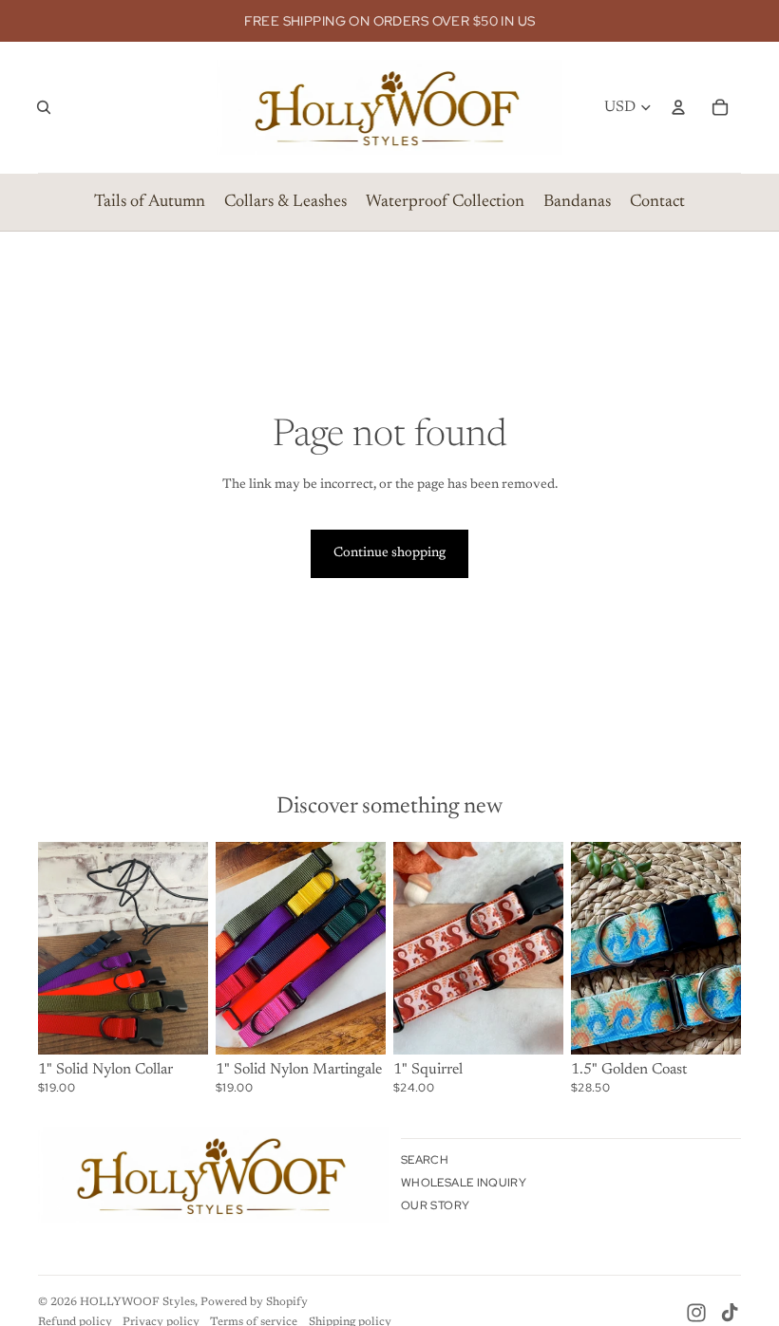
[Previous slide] (52, 948)
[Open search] (44, 107)
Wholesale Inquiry (463, 1182)
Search (424, 1159)
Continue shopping (389, 553)
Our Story (435, 1205)
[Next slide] (193, 948)
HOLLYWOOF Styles (137, 1302)
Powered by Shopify (254, 1302)
